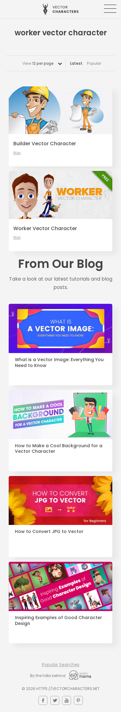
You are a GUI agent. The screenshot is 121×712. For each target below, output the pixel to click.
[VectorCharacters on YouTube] (66, 700)
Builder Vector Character (44, 143)
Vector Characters (60, 9)
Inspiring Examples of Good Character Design (58, 621)
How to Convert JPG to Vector (49, 532)
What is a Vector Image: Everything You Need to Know (59, 363)
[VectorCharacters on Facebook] (42, 700)
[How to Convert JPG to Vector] (60, 500)
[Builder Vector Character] (60, 110)
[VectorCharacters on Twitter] (54, 700)
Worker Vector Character (45, 228)
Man (17, 153)
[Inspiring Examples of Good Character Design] (60, 586)
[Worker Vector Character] (60, 195)
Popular (94, 63)
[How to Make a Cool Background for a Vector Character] (60, 414)
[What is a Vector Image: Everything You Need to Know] (60, 328)
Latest (76, 63)
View (38, 63)
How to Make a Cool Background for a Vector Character (58, 449)
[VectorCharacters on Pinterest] (78, 700)
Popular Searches (60, 665)
